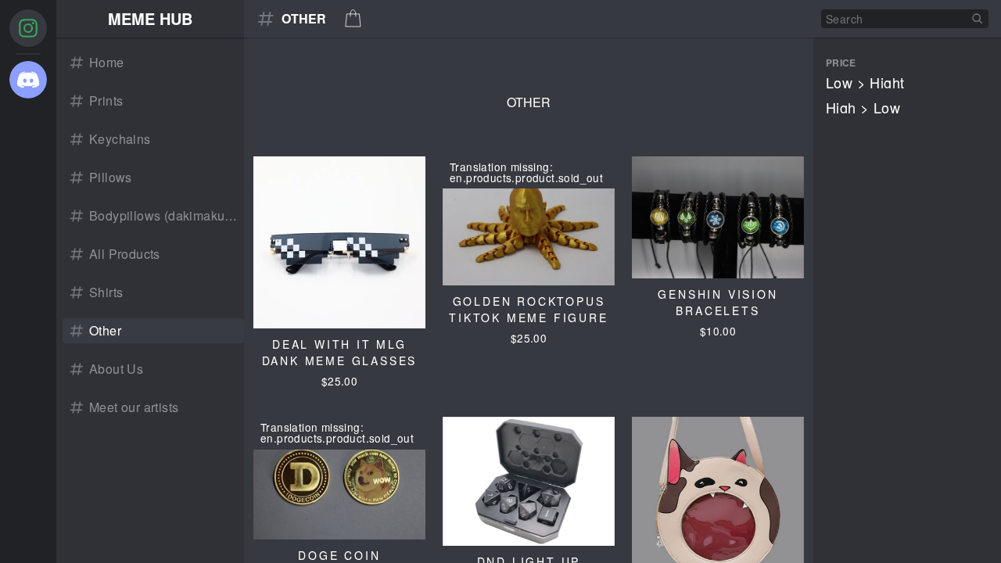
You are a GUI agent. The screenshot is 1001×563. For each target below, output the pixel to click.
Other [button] (304, 19)
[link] (153, 62)
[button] (150, 19)
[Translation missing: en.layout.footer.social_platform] (28, 28)
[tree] (28, 281)
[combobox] (904, 18)
